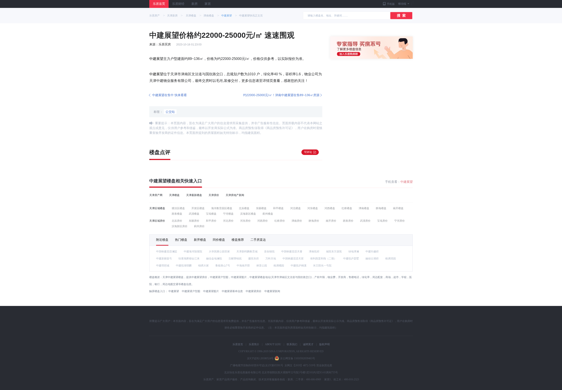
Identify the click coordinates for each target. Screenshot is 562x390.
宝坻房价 (382, 220)
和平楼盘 (278, 208)
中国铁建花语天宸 (293, 258)
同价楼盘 (219, 239)
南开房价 (331, 220)
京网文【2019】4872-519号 (300, 365)
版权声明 (324, 344)
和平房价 (211, 220)
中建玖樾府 (372, 251)
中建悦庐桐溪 (298, 265)
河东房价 (245, 220)
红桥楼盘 (347, 208)
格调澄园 (390, 258)
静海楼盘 (381, 208)
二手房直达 (258, 239)
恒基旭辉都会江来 (189, 258)
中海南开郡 (243, 265)
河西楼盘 (329, 208)
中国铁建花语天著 (291, 251)
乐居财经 (178, 3)
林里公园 (261, 265)
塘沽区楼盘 (178, 208)
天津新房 (172, 15)
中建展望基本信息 (232, 291)
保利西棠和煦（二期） (323, 258)
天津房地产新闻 (235, 195)
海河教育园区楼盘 (221, 208)
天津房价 (214, 195)
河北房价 (228, 220)
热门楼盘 (181, 239)
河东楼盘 (312, 208)
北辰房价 (177, 220)
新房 (194, 3)
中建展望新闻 (272, 291)
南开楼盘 (398, 208)
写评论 (308, 152)
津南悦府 (314, 251)
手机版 (391, 3)
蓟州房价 (199, 226)
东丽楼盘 (261, 208)
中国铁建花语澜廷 (166, 251)
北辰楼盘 (244, 208)
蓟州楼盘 (268, 213)
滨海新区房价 (179, 226)
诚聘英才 (308, 344)
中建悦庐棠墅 (351, 258)
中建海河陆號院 (193, 251)
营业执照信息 (324, 365)
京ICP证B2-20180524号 (260, 358)
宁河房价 (399, 220)
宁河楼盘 (228, 213)
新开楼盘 (200, 239)
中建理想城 (162, 265)
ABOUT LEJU (273, 344)
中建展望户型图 (191, 291)
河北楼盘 (295, 208)
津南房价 (297, 220)
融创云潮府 (372, 258)
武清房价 (365, 220)
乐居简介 (254, 344)
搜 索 (401, 15)
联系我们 (292, 344)
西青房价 (348, 220)
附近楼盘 (162, 239)
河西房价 (262, 220)
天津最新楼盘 (194, 195)
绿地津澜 (353, 251)
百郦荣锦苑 (235, 258)
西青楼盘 (177, 213)
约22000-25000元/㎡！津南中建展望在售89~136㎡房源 (281, 95)
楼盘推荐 (238, 239)
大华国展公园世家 (219, 251)
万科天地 (270, 258)
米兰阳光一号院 (322, 265)
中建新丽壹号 (164, 258)
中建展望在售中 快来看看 (169, 95)
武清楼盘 (194, 213)
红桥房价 (279, 220)
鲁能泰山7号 (222, 265)
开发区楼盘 (198, 208)
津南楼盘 (209, 15)
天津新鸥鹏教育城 (247, 251)
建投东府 (253, 258)
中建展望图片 (211, 291)
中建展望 (226, 15)
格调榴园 (279, 265)
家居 (208, 3)
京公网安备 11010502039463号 (297, 358)
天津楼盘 (191, 15)
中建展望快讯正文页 (251, 15)
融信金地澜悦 (214, 258)
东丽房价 (194, 220)
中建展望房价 (253, 291)
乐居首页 (159, 3)
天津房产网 (155, 195)
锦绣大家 (203, 265)
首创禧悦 (269, 251)
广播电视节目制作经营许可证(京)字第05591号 (256, 365)
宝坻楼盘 (211, 213)
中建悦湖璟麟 (184, 265)
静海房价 (314, 220)
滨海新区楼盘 (248, 213)
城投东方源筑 (334, 251)
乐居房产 (154, 15)
